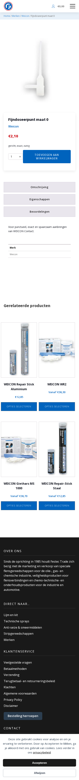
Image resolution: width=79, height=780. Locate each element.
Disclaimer (11, 706)
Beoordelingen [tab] (40, 211)
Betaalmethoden (15, 669)
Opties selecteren (19, 406)
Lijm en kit (11, 615)
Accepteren (39, 762)
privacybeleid (42, 752)
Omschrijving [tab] (40, 187)
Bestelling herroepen (23, 716)
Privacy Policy (13, 700)
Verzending (11, 675)
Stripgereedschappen (18, 634)
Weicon (25, 16)
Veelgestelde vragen (18, 662)
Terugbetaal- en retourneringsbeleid (29, 681)
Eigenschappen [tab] (39, 199)
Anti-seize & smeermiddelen (23, 627)
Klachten (10, 687)
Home (7, 16)
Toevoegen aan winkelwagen (47, 156)
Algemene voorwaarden (20, 693)
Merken (16, 16)
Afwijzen (39, 772)
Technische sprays (16, 621)
